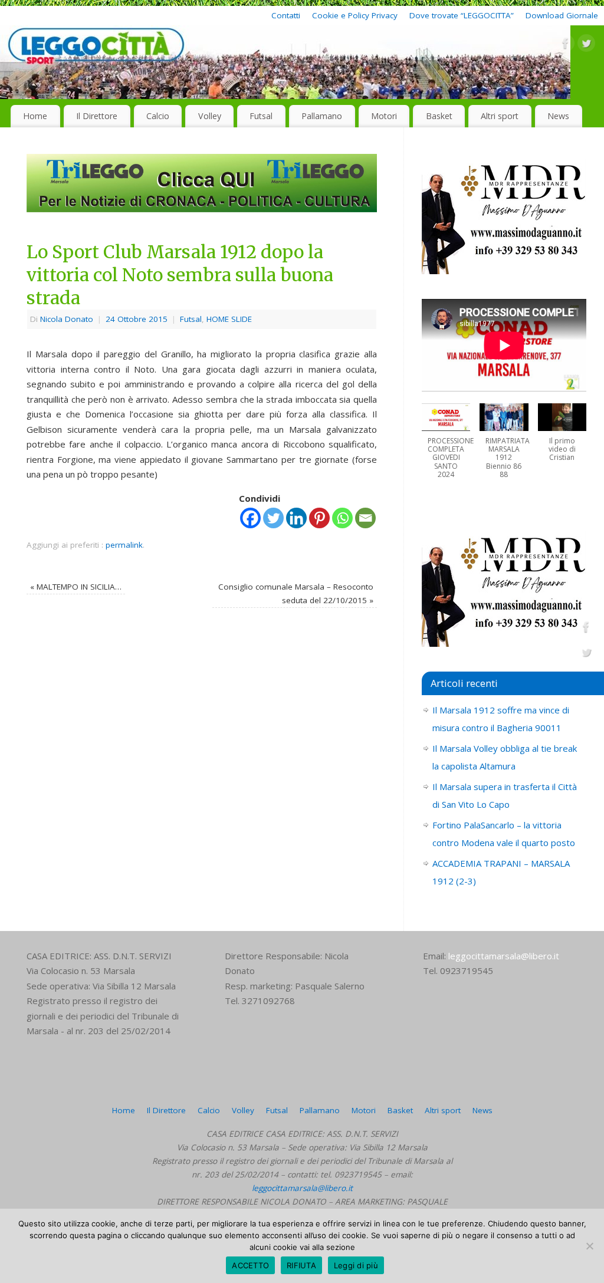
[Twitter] (586, 45)
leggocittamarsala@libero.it (503, 956)
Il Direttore (96, 115)
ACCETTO (250, 1265)
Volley (209, 115)
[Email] (365, 518)
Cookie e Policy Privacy (355, 15)
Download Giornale (562, 15)
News (558, 115)
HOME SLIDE (229, 319)
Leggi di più (356, 1265)
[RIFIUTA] (589, 1246)
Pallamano (321, 115)
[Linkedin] (296, 518)
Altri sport (499, 115)
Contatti (285, 15)
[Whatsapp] (342, 518)
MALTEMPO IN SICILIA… (76, 586)
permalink (124, 544)
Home (35, 115)
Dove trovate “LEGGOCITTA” (461, 15)
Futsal (261, 115)
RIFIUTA (301, 1265)
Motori (384, 115)
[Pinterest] (319, 518)
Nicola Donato (66, 319)
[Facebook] (566, 45)
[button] (446, 447)
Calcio (157, 115)
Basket (439, 115)
